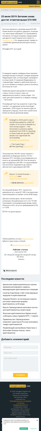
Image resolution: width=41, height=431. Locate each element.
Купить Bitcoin (34, 6)
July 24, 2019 (28, 146)
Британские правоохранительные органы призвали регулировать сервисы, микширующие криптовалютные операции (20, 286)
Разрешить (23, 428)
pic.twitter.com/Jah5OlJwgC (19, 140)
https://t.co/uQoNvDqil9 (18, 179)
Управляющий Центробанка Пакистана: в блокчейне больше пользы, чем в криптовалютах (20, 330)
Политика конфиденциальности (20, 404)
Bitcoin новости (11, 270)
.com (12, 2)
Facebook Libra (8, 40)
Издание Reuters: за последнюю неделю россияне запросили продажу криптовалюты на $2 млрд (20, 301)
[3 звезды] (24, 255)
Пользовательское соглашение (20, 401)
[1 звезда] (8, 255)
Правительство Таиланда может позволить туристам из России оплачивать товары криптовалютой (20, 321)
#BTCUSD (13, 176)
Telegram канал (27, 239)
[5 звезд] (20, 257)
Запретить (33, 428)
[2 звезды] (16, 255)
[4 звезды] (32, 255)
